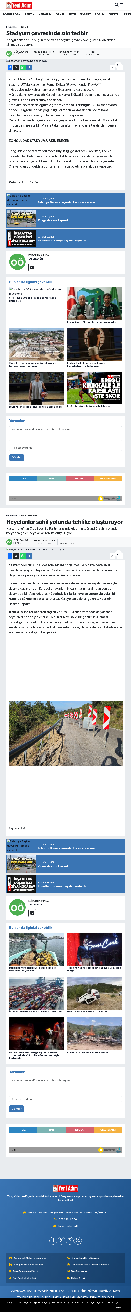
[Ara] (117, 5)
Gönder (17, 457)
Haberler (11, 27)
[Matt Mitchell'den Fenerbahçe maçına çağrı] (36, 388)
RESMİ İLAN (105, 1290)
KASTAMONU (29, 515)
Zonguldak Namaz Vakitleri (28, 1264)
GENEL (59, 14)
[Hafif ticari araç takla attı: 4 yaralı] (94, 993)
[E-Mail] (32, 267)
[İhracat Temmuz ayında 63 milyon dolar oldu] (36, 993)
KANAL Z (95, 1297)
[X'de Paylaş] (16, 67)
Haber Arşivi (78, 1278)
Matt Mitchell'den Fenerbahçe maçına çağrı (35, 407)
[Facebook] (53, 1241)
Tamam (119, 1308)
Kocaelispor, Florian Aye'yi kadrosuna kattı (93, 322)
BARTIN (29, 14)
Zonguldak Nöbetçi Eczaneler (30, 1258)
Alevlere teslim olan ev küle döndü (88, 1052)
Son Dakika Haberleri (24, 1278)
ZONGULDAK (11, 14)
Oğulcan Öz (35, 258)
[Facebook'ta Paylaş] (10, 67)
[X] (61, 1241)
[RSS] (78, 1241)
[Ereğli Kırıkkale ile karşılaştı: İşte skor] (94, 387)
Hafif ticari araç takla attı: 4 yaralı (87, 1011)
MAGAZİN (82, 1297)
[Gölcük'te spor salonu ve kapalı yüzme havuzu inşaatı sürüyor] (36, 344)
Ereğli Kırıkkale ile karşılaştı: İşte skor (89, 406)
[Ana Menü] (121, 5)
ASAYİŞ (57, 1297)
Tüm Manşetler (79, 1271)
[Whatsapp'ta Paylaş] (23, 67)
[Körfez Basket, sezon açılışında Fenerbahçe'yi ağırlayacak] (94, 344)
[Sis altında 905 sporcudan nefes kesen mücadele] (36, 291)
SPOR (72, 14)
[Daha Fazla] (29, 67)
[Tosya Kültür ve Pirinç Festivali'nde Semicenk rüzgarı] (94, 949)
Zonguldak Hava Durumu (85, 1258)
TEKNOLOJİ (108, 1297)
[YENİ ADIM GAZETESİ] (19, 5)
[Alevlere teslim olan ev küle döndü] (94, 1033)
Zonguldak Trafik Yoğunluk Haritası (90, 1264)
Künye (116, 1290)
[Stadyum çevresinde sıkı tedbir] (65, 61)
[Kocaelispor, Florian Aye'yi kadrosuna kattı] (94, 303)
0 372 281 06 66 (68, 1219)
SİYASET (85, 14)
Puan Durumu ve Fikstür (26, 1271)
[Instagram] (70, 1241)
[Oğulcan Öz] (17, 261)
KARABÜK (45, 14)
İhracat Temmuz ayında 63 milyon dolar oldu (35, 1011)
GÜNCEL (114, 14)
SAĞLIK (99, 14)
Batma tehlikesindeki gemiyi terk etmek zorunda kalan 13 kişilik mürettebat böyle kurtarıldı (34, 1055)
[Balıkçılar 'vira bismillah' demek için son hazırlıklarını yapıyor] (36, 949)
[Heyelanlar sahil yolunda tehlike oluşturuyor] (65, 549)
